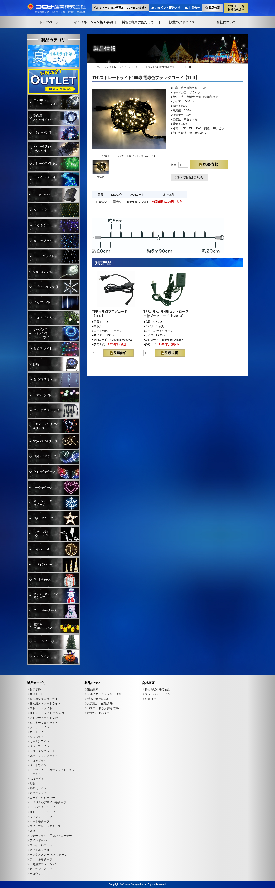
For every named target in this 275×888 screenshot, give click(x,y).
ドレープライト (39, 746)
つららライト (38, 736)
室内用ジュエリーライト (45, 698)
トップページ (49, 22)
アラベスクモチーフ (42, 807)
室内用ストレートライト (45, 703)
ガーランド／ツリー (42, 868)
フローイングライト (42, 751)
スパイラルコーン (41, 845)
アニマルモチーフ (41, 859)
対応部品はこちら (190, 177)
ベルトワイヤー (39, 765)
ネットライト (38, 732)
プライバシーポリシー (159, 694)
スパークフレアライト (44, 755)
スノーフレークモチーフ (45, 826)
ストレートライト (41, 708)
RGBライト (37, 778)
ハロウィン (37, 873)
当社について (226, 22)
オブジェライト (39, 793)
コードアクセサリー (42, 797)
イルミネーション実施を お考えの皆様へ (120, 7)
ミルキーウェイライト (44, 722)
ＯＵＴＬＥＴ (38, 694)
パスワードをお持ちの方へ (236, 7)
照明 (32, 783)
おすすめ (35, 689)
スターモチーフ (39, 831)
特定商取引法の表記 (157, 689)
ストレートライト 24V (44, 717)
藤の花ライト (38, 788)
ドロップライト (39, 760)
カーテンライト (39, 741)
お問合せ (194, 7)
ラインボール (38, 840)
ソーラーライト (39, 727)
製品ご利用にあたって (138, 22)
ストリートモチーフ (42, 812)
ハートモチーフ (39, 821)
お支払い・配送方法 (167, 7)
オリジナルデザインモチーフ (48, 802)
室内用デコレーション (44, 864)
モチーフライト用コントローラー (51, 835)
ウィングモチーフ (41, 816)
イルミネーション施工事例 (93, 22)
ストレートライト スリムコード (50, 713)
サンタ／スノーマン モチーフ (48, 854)
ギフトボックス (39, 850)
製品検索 (214, 7)
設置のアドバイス (182, 22)
